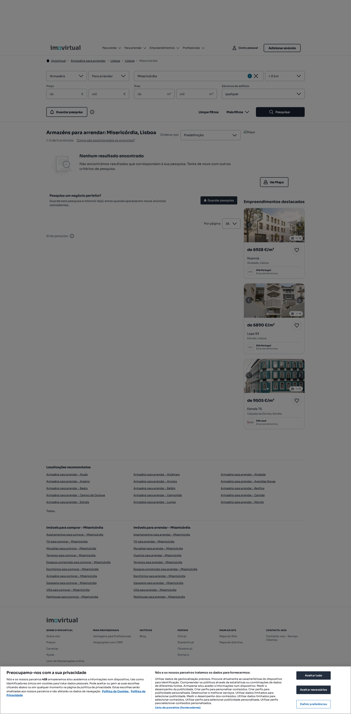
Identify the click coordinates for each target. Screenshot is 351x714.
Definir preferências (313, 704)
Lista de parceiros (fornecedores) (177, 707)
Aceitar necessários (313, 689)
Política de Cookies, (116, 691)
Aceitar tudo (313, 675)
